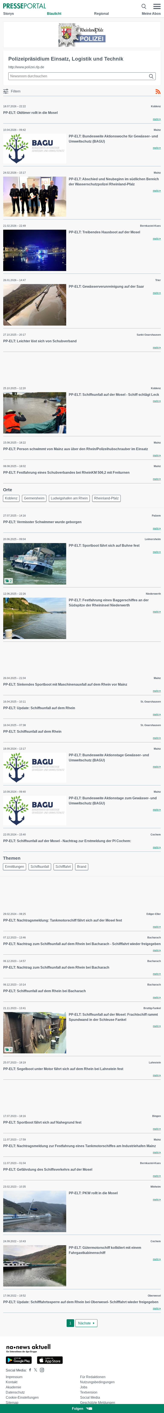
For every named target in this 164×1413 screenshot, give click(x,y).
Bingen (156, 1116)
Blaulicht (54, 13)
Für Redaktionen (92, 1377)
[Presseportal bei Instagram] (40, 1369)
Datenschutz (15, 1392)
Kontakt (11, 1382)
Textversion (88, 1392)
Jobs (83, 1387)
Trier (158, 280)
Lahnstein (155, 1062)
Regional (101, 13)
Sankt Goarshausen (149, 334)
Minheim (156, 1186)
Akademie (13, 1387)
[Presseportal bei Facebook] (28, 1370)
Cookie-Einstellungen (22, 1397)
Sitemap (12, 1402)
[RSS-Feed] (158, 91)
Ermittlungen (14, 866)
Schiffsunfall (40, 866)
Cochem (156, 834)
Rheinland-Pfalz (106, 498)
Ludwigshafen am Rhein (69, 498)
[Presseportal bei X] (34, 1370)
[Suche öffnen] (144, 6)
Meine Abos (151, 13)
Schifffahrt (63, 866)
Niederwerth (153, 593)
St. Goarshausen (151, 701)
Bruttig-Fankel (152, 1008)
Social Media (90, 1397)
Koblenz (156, 106)
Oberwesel (154, 1295)
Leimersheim (153, 539)
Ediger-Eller (153, 914)
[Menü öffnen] (157, 6)
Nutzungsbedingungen (97, 1382)
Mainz (157, 129)
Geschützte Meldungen (97, 1402)
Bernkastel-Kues (150, 225)
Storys (8, 13)
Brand (81, 866)
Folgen (77, 1408)
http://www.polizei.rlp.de (26, 67)
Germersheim (34, 498)
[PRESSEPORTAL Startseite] (24, 6)
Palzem (156, 515)
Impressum (14, 1377)
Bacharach (154, 937)
